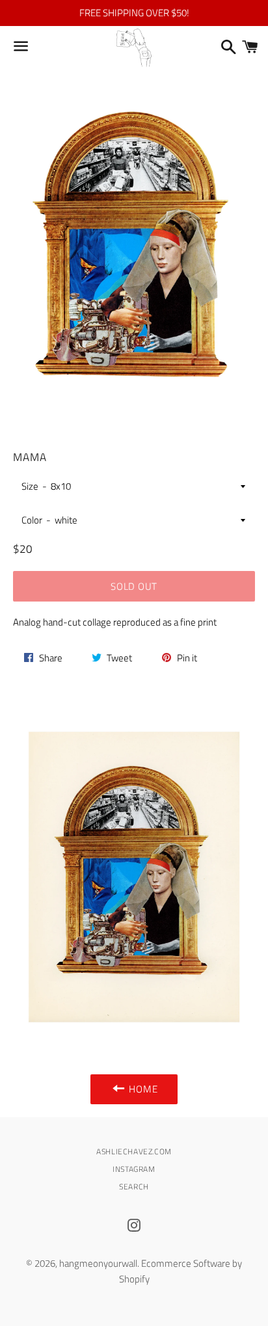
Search (134, 1186)
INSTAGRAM (134, 1169)
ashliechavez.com (134, 1151)
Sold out (134, 586)
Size (29, 486)
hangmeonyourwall (98, 1263)
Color (31, 519)
